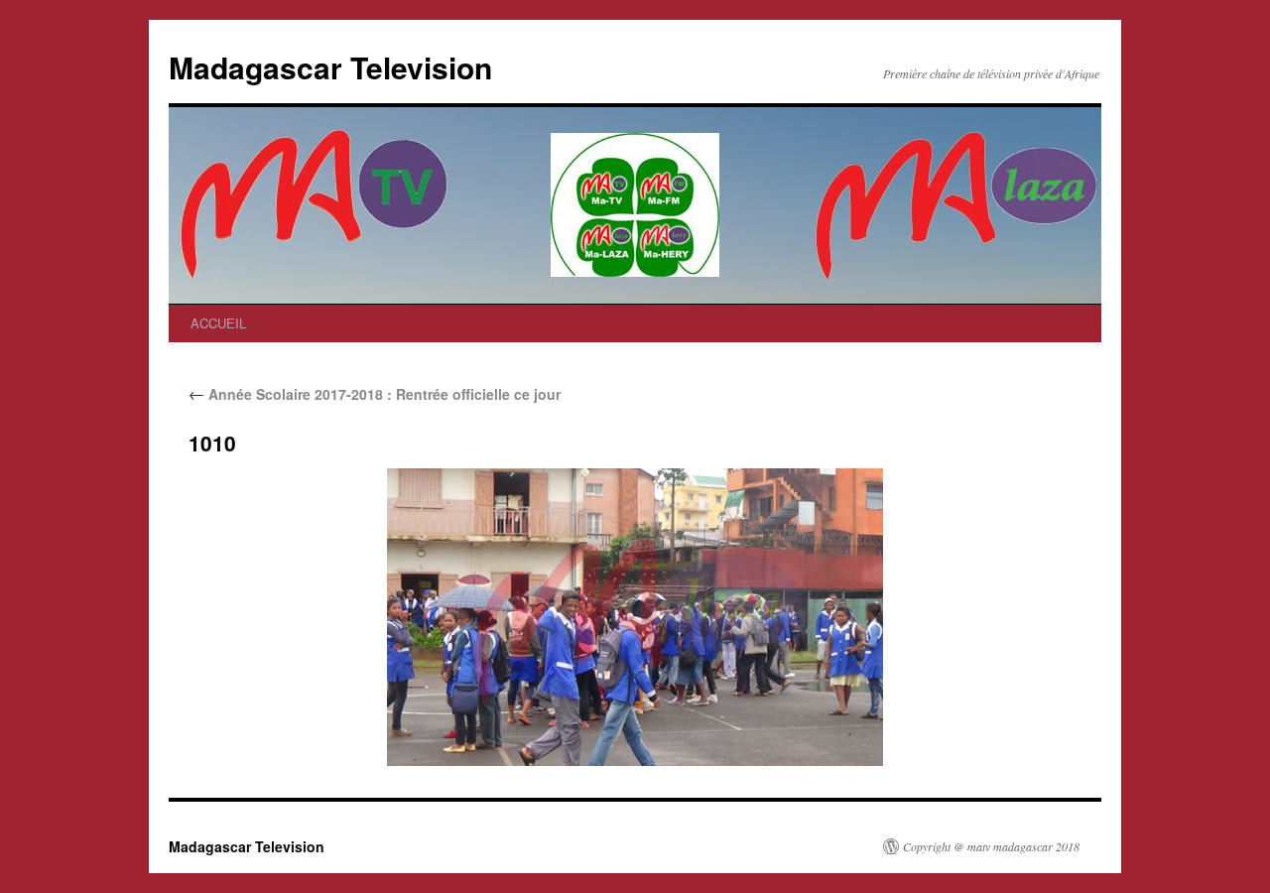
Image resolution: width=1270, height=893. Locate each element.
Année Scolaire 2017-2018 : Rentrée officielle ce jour (375, 394)
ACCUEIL (218, 323)
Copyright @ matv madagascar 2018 (991, 846)
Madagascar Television (330, 67)
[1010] (635, 617)
